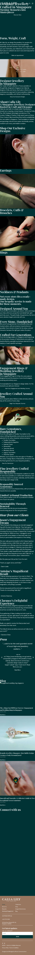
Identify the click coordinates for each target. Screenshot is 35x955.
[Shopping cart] (26, 3)
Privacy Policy (5, 947)
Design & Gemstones (20, 909)
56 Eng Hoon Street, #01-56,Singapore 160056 (9, 923)
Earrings (5, 170)
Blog (16, 911)
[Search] (29, 3)
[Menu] (32, 3)
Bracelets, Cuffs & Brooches (12, 211)
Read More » (3, 714)
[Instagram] (4, 943)
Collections (18, 904)
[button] (2, 657)
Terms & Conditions (14, 947)
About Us (4, 906)
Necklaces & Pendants (14, 292)
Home (3, 904)
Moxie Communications (20, 951)
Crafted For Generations (15, 335)
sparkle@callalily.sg (7, 915)
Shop (16, 906)
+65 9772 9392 (6, 919)
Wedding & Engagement (7, 911)
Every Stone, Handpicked (16, 321)
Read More (18, 670)
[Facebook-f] (2, 943)
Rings (3, 252)
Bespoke (4, 909)
